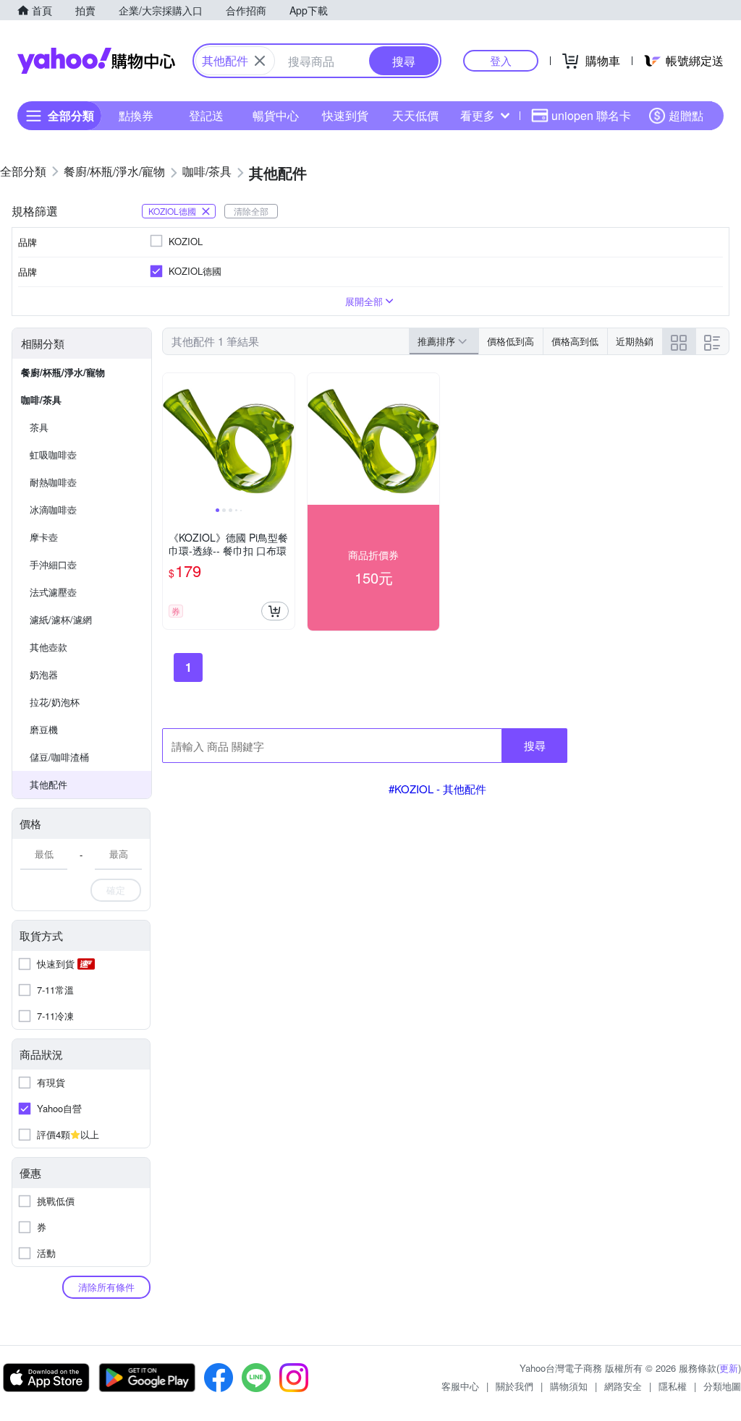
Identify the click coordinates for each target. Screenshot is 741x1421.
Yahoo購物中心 (96, 60)
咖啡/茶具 (41, 399)
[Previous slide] (172, 439)
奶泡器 (44, 674)
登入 (501, 60)
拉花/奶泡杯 (55, 702)
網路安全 (623, 1386)
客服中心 (460, 1386)
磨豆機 (44, 729)
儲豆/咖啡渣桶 (59, 757)
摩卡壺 (44, 537)
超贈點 (686, 115)
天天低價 (415, 115)
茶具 (39, 427)
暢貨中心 (276, 115)
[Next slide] (285, 439)
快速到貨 (345, 115)
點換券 (136, 115)
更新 (728, 1368)
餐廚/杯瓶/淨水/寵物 (63, 372)
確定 (115, 890)
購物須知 (569, 1386)
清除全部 (251, 211)
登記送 (206, 115)
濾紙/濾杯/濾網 (61, 619)
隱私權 (673, 1386)
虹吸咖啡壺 (53, 454)
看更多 (477, 115)
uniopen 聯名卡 (591, 115)
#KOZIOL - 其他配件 (437, 788)
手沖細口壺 (53, 564)
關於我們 (514, 1386)
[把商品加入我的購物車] (275, 611)
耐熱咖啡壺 (53, 482)
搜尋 (535, 745)
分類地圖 (722, 1386)
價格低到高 (510, 341)
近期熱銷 (634, 341)
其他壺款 (48, 647)
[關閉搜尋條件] (259, 60)
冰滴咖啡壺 (53, 509)
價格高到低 (574, 341)
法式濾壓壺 (53, 592)
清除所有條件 (106, 1287)
